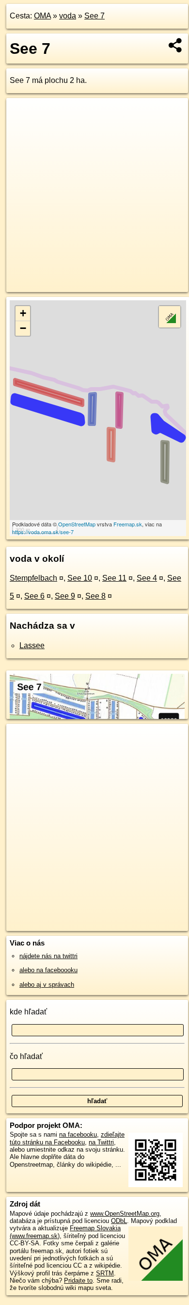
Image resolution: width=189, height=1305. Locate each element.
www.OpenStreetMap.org (124, 1213)
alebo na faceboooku (48, 970)
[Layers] (169, 316)
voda (67, 16)
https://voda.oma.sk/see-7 (43, 532)
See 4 (147, 578)
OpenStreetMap (76, 524)
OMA (42, 16)
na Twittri (101, 1142)
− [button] (23, 328)
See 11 (114, 578)
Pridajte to (78, 1280)
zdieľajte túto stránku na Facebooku (67, 1138)
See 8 (95, 596)
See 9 (65, 596)
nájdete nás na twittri (48, 956)
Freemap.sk (127, 524)
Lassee (32, 645)
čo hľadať (26, 1056)
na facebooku (78, 1134)
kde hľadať (28, 1012)
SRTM (105, 1273)
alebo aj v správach (46, 984)
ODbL (119, 1220)
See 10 (79, 578)
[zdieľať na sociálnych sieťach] (175, 45)
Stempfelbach (33, 578)
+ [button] (23, 313)
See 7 (94, 16)
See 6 (34, 596)
